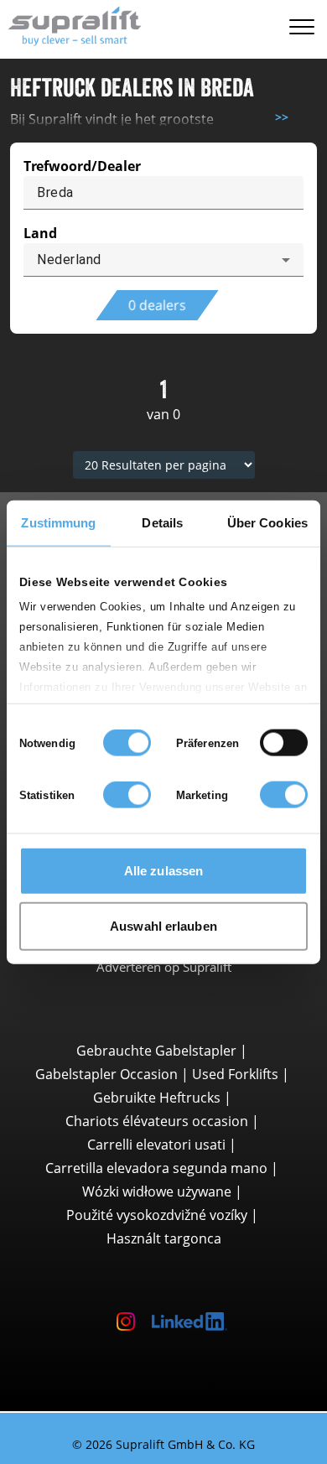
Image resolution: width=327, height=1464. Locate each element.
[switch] (284, 742)
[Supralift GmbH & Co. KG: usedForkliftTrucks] (71, 24)
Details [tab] (162, 523)
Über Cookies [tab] (267, 523)
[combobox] (163, 260)
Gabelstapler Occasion (106, 1141)
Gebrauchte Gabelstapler (156, 1117)
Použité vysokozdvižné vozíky (156, 1282)
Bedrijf (163, 969)
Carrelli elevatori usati (156, 1211)
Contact (163, 991)
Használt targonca (163, 1305)
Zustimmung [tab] (58, 523)
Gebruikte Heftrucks (157, 1164)
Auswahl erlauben (163, 925)
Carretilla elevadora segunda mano (156, 1235)
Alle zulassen (163, 871)
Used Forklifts (235, 1141)
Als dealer (163, 1012)
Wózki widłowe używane (156, 1258)
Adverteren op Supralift (163, 1033)
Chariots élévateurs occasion (156, 1188)
